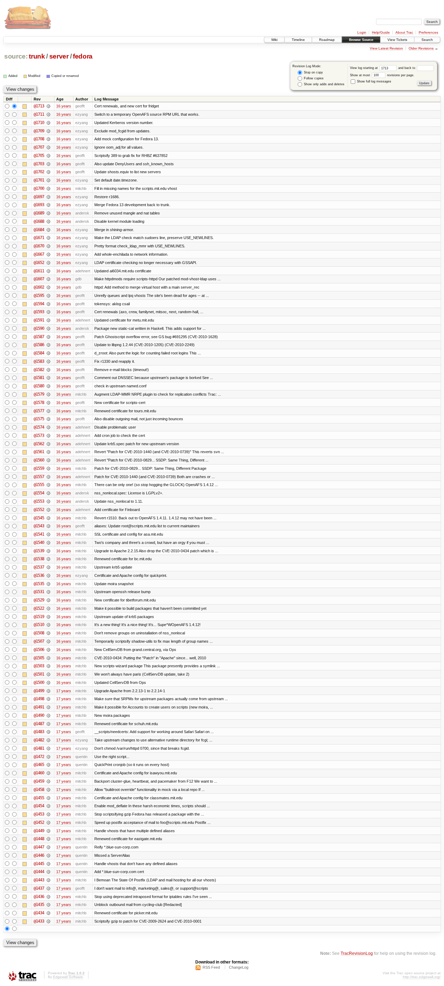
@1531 (39, 591)
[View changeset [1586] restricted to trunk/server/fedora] (48, 344)
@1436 (39, 896)
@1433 (39, 921)
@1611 (39, 270)
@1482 (39, 740)
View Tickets (397, 40)
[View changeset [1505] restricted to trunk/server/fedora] (48, 657)
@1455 (39, 797)
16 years (63, 106)
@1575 (39, 418)
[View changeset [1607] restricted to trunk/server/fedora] (48, 278)
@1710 (39, 122)
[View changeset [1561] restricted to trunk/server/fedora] (48, 451)
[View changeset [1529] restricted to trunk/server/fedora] (48, 600)
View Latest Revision (386, 48)
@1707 (39, 147)
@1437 (39, 888)
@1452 (39, 822)
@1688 (39, 221)
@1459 (39, 781)
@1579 (39, 394)
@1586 (39, 344)
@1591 (39, 320)
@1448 (39, 838)
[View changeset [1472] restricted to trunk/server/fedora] (48, 756)
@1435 (39, 904)
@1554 (39, 493)
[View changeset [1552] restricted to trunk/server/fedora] (48, 509)
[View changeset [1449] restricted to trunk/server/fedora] (48, 830)
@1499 (39, 690)
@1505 (39, 657)
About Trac (404, 32)
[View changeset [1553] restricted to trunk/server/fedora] (48, 501)
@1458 (39, 789)
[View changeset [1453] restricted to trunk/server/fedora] (48, 814)
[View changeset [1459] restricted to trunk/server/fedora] (48, 781)
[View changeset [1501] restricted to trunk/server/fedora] (48, 674)
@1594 (39, 303)
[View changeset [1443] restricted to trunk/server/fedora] (48, 880)
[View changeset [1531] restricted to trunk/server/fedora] (48, 591)
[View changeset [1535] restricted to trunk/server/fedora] (48, 583)
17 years (63, 691)
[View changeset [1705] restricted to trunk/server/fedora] (48, 155)
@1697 (39, 196)
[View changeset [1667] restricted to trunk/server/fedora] (48, 254)
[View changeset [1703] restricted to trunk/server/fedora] (48, 163)
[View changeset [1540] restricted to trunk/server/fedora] (48, 542)
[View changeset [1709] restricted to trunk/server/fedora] (48, 131)
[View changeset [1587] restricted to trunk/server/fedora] (48, 336)
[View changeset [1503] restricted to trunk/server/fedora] (48, 665)
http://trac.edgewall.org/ (422, 977)
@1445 (39, 863)
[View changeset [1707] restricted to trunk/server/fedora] (48, 147)
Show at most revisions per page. (382, 75)
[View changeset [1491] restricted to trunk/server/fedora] (48, 707)
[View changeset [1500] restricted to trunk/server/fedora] (48, 682)
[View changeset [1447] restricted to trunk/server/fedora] (48, 847)
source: (16, 56)
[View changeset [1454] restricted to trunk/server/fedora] (48, 805)
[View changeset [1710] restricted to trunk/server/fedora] (48, 122)
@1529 (39, 600)
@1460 (39, 773)
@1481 (39, 748)
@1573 (39, 435)
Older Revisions (421, 48)
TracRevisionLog (357, 953)
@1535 (39, 583)
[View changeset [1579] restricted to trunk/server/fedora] (48, 394)
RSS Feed (211, 967)
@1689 (39, 213)
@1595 (39, 295)
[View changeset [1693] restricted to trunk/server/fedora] (48, 204)
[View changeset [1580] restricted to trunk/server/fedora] (48, 386)
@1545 (39, 518)
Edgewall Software (68, 977)
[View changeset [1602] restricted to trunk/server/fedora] (48, 287)
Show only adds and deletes (323, 84)
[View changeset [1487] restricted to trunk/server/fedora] (48, 723)
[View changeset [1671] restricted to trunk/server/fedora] (48, 237)
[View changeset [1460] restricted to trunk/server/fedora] (48, 773)
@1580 (39, 386)
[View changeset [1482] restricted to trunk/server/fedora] (48, 740)
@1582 (39, 369)
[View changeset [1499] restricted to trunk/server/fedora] (48, 690)
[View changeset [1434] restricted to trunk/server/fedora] (48, 912)
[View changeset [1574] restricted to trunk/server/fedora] (48, 427)
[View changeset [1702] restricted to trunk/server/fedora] (48, 171)
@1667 (39, 254)
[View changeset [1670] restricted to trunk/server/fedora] (48, 246)
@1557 (39, 476)
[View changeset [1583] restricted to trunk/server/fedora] (48, 361)
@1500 (39, 682)
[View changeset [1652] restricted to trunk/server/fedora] (48, 262)
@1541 (39, 534)
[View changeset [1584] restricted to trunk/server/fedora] (48, 353)
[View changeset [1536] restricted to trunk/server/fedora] (48, 575)
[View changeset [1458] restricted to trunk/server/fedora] (48, 789)
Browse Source (361, 40)
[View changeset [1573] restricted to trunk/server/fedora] (48, 435)
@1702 (39, 171)
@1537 (39, 567)
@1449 (39, 830)
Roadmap (327, 40)
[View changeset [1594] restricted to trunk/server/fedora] (48, 303)
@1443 (39, 880)
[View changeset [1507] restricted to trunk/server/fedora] (48, 641)
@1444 (39, 871)
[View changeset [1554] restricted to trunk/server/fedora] (48, 493)
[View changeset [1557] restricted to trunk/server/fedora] (48, 476)
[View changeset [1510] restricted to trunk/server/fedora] (48, 624)
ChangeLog (238, 967)
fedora (83, 56)
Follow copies (313, 78)
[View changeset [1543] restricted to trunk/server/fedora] (48, 525)
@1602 (39, 287)
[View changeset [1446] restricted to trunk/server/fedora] (48, 855)
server (59, 56)
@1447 (39, 847)
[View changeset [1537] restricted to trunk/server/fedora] (48, 567)
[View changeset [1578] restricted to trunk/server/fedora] (48, 402)
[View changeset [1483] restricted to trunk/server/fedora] (48, 731)
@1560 (39, 460)
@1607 (39, 278)
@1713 (39, 106)
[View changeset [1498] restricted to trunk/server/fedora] (48, 698)
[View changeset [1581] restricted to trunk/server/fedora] (48, 377)
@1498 (39, 698)
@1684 (39, 229)
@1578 (39, 402)
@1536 (39, 575)
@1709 (39, 131)
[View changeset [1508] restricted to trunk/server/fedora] (48, 633)
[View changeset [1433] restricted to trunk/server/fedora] (48, 921)
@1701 (39, 180)
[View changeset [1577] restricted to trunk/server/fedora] (48, 410)
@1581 (39, 377)
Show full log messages (373, 81)
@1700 (39, 188)
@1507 (39, 641)
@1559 (39, 468)
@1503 (39, 665)
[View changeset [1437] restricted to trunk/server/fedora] (48, 888)
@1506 (39, 649)
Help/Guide (381, 32)
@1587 (39, 336)
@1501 (39, 674)
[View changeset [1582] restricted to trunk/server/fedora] (48, 369)
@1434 (39, 912)
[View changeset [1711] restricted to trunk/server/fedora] (48, 114)
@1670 (39, 246)
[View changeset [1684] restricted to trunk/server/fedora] (48, 229)
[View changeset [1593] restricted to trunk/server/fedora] (48, 311)
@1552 (39, 509)
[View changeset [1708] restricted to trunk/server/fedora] (48, 139)
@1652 (39, 262)
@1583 (39, 361)
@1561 (39, 451)
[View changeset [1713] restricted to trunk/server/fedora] (48, 106)
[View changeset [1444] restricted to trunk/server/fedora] (48, 871)
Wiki (274, 40)
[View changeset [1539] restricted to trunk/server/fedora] (48, 550)
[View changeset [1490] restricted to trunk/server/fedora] (48, 715)
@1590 (39, 328)
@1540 (39, 542)
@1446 (39, 855)
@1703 (39, 163)
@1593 (39, 311)
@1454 (39, 805)
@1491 (39, 707)
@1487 (39, 723)
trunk (37, 56)
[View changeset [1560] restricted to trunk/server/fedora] (48, 460)
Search (427, 40)
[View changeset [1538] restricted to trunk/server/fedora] (48, 558)
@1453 (39, 814)
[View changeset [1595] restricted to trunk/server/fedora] (48, 295)
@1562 (39, 443)
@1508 (39, 633)
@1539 (39, 550)
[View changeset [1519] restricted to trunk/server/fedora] (48, 616)
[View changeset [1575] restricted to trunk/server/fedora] (48, 418)
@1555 (39, 484)
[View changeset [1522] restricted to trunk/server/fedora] (48, 608)
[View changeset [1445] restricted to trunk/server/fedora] (48, 863)
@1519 (39, 616)
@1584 (39, 353)
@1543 (39, 525)
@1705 (39, 155)
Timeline (298, 40)
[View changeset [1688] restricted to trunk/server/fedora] (48, 221)
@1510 (39, 624)
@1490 (39, 715)
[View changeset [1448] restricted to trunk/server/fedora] (48, 838)
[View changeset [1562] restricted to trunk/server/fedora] (48, 443)
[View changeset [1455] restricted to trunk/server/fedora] (48, 797)
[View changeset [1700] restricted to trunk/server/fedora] (48, 188)
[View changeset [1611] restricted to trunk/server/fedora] (48, 270)
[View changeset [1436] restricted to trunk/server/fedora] (48, 896)
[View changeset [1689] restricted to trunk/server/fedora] (48, 213)
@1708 (39, 139)
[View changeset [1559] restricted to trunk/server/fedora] (48, 468)
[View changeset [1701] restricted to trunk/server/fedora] (48, 180)
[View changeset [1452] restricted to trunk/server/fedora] (48, 822)
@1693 (39, 204)
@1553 (39, 501)
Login (361, 32)
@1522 (39, 608)
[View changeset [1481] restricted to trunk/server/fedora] (48, 748)
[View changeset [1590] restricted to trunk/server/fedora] (48, 328)
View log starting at (364, 68)
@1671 (39, 237)
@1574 (39, 427)
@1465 (39, 764)
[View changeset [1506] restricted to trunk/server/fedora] (48, 649)
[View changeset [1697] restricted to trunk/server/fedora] (48, 196)
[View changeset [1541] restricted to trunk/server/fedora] (48, 534)
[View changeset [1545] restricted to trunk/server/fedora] (48, 518)
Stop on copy (313, 72)
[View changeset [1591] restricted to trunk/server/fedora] (48, 320)
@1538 (39, 558)
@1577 (39, 410)
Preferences (428, 32)
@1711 (39, 114)
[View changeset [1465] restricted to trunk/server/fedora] (48, 764)
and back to (407, 68)
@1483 (39, 731)
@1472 (39, 756)
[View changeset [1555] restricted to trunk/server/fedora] (48, 484)
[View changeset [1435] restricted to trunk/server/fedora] (48, 904)
